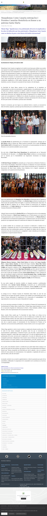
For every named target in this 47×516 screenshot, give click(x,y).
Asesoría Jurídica (17, 478)
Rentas (12, 473)
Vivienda (27, 478)
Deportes (4, 411)
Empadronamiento (14, 468)
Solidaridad (5, 413)
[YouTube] (40, 456)
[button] (1, 2)
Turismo (4, 378)
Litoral (30, 478)
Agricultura (5, 380)
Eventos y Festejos (6, 405)
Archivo (12, 478)
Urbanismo (5, 427)
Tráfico (27, 468)
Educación (3, 470)
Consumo (4, 397)
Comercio (4, 399)
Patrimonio (13, 471)
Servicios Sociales (6, 429)
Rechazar (11, 513)
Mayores (4, 407)
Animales (2, 468)
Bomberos (25, 467)
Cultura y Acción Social (5, 473)
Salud (3, 423)
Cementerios (5, 419)
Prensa (4, 421)
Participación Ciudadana (8, 441)
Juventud (4, 395)
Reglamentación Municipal (18, 480)
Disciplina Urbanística (27, 474)
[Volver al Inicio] (23, 2)
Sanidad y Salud (7, 470)
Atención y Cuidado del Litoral (9, 435)
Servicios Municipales (27, 471)
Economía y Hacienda (14, 464)
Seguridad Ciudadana (7, 431)
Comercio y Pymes (40, 478)
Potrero (31, 467)
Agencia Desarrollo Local (8, 409)
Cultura (4, 393)
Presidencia (13, 476)
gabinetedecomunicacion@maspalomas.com (10, 372)
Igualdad (4, 415)
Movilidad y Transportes (8, 437)
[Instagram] (18, 456)
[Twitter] (29, 456)
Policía (29, 467)
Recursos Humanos (7, 439)
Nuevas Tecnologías (7, 433)
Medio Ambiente (6, 417)
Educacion (4, 403)
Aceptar (23, 498)
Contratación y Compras (15, 467)
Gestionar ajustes (21, 513)
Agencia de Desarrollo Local (10, 387)
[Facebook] (6, 456)
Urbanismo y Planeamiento (30, 477)
